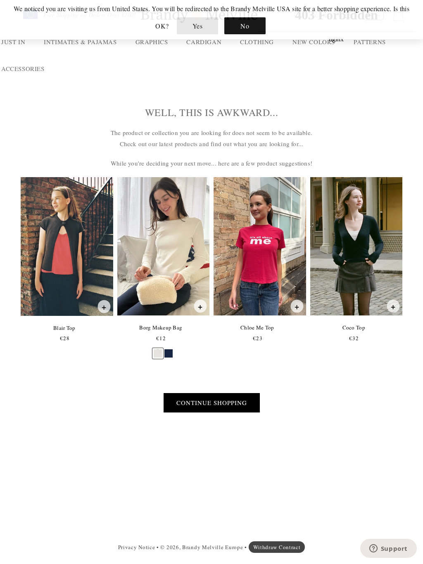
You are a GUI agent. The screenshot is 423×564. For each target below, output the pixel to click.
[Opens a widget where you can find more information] (388, 549)
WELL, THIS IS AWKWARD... (211, 112)
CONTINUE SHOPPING (211, 402)
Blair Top (64, 328)
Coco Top (353, 327)
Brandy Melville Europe (212, 547)
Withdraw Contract (277, 547)
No (244, 25)
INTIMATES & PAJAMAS (80, 42)
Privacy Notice (136, 547)
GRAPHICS (151, 42)
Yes (197, 25)
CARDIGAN (203, 42)
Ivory (158, 349)
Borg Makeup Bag (160, 327)
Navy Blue (168, 349)
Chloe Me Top (257, 327)
